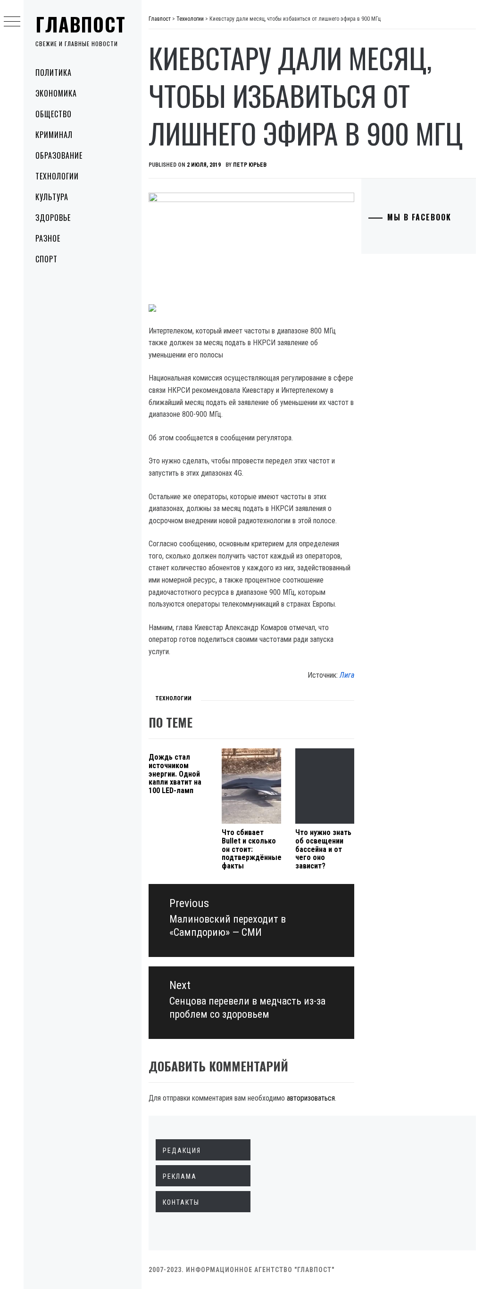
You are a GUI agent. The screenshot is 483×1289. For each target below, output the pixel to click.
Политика (53, 72)
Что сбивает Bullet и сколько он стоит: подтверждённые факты (252, 849)
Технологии (57, 176)
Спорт (46, 259)
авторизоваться (311, 1098)
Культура (51, 197)
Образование (59, 155)
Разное (47, 238)
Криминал (54, 134)
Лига (347, 675)
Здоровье (53, 217)
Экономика (56, 93)
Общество (53, 114)
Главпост (80, 24)
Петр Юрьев (249, 165)
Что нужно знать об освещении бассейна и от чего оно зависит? (323, 849)
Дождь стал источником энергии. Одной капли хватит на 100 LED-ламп (175, 773)
